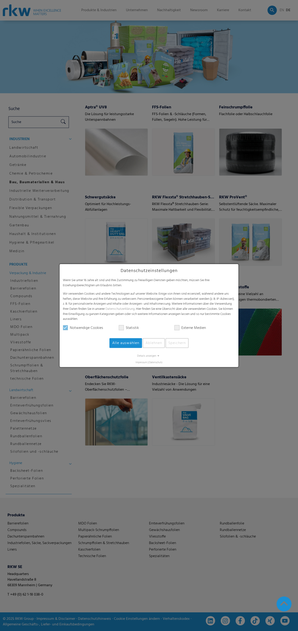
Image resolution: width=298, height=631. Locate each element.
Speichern (177, 343)
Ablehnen (154, 343)
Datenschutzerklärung (120, 309)
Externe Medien (193, 328)
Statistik (132, 328)
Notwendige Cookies (86, 328)
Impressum (141, 363)
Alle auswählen (125, 343)
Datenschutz (156, 363)
